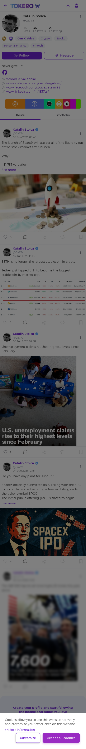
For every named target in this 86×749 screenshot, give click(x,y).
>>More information (20, 730)
